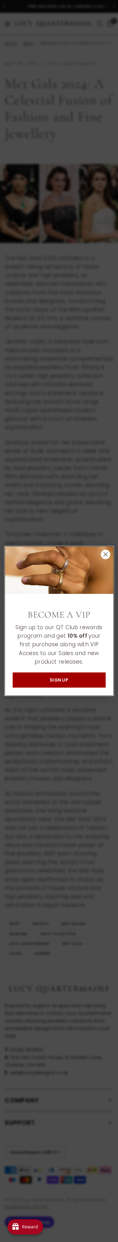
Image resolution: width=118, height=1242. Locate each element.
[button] (59, 680)
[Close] (105, 554)
